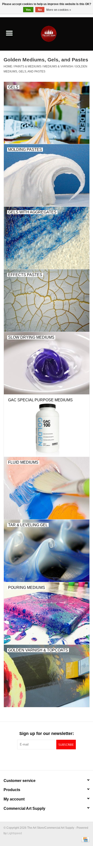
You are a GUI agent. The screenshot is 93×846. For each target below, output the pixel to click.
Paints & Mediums (27, 66)
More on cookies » (58, 10)
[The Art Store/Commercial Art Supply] (56, 33)
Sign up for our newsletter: (46, 733)
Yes (28, 10)
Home (8, 66)
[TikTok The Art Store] (55, 759)
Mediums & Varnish (58, 66)
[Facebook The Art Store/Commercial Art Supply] (38, 759)
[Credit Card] (84, 839)
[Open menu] (9, 33)
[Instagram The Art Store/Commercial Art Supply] (46, 759)
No (40, 10)
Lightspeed (14, 833)
